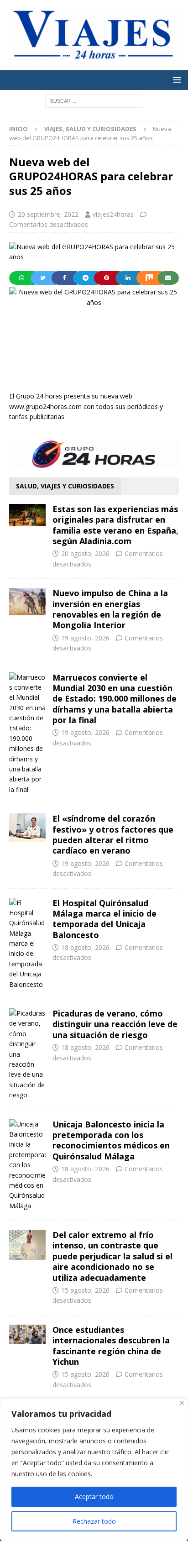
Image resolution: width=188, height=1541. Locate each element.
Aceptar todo (94, 1496)
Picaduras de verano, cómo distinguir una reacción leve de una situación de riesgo (115, 1024)
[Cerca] (182, 1403)
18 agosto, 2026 (85, 947)
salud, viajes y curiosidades (65, 486)
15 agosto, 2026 (85, 1290)
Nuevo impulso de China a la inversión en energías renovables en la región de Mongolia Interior (110, 608)
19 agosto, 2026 (85, 638)
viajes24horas (113, 214)
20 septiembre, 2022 (48, 214)
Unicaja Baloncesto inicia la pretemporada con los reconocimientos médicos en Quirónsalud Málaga (111, 1140)
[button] (175, 80)
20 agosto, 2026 (85, 553)
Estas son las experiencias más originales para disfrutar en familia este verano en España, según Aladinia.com (115, 524)
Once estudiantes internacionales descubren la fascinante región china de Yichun (111, 1345)
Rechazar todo (94, 1521)
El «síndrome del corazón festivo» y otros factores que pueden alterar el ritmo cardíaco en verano (112, 834)
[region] (94, 1470)
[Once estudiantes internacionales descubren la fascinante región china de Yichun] (27, 1334)
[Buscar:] (94, 100)
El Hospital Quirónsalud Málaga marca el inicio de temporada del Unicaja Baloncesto (104, 918)
